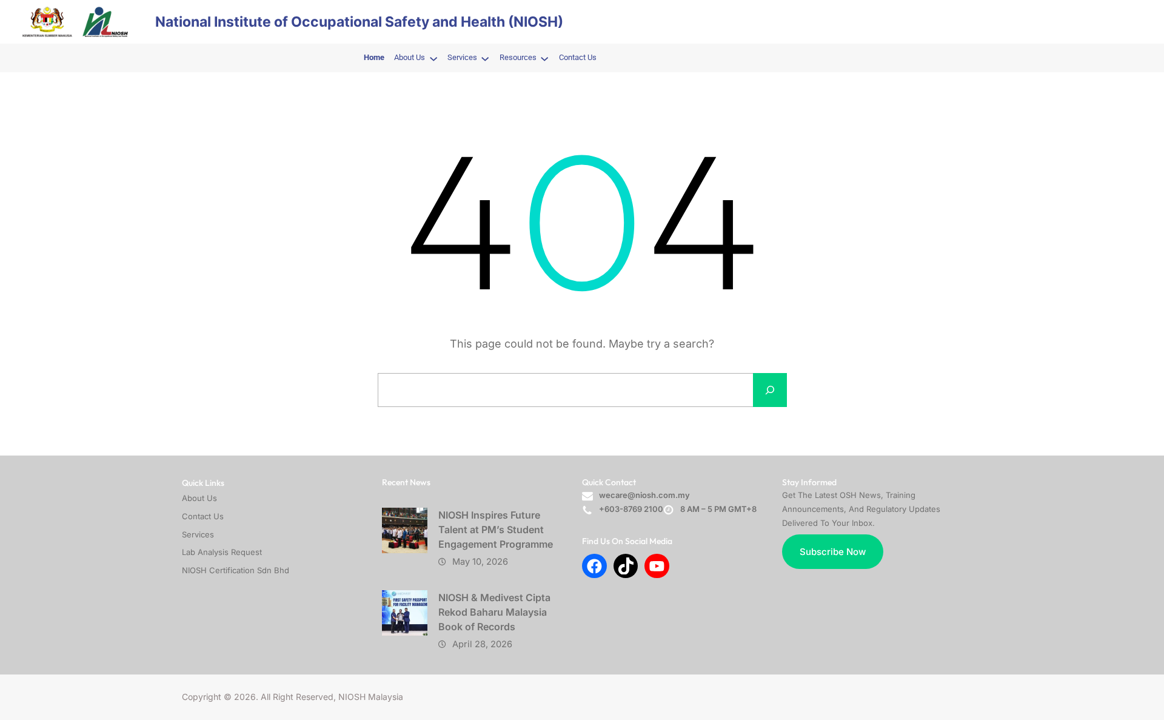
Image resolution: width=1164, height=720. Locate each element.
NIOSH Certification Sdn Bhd (235, 570)
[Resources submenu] (544, 58)
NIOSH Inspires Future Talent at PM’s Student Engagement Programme (495, 529)
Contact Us (203, 516)
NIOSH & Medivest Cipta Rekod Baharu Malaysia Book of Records (494, 612)
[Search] (770, 390)
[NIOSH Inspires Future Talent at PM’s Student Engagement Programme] (404, 530)
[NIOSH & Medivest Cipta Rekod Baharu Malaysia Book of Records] (404, 613)
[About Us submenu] (433, 58)
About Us (199, 498)
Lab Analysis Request (222, 552)
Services (198, 534)
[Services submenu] (485, 58)
